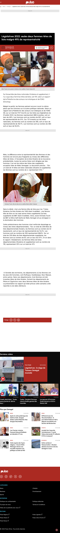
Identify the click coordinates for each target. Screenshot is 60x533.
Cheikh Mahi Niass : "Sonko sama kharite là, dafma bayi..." (8, 401)
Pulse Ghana (3, 517)
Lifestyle (34, 488)
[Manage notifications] (56, 530)
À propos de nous (5, 504)
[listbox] (30, 394)
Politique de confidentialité (8, 501)
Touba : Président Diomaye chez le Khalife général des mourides (28, 401)
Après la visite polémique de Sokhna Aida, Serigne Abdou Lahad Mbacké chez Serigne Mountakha (19, 418)
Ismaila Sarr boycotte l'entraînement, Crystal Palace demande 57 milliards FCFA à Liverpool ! (51, 433)
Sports (44, 427)
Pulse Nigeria (4, 514)
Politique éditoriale (37, 501)
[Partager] (51, 47)
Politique (9, 6)
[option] (9, 395)
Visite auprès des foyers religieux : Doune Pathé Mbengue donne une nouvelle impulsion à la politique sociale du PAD (17, 446)
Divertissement (36, 491)
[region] (30, 394)
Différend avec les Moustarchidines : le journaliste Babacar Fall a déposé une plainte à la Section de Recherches (50, 419)
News (4, 6)
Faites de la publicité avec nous (9, 507)
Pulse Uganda (36, 514)
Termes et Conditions (38, 504)
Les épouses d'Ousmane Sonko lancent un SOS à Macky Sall (47, 401)
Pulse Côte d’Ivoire (38, 517)
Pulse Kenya (3, 521)
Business (44, 440)
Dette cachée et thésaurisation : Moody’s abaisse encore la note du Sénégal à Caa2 (50, 445)
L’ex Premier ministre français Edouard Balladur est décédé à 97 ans (18, 432)
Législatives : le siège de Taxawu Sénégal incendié (35, 370)
